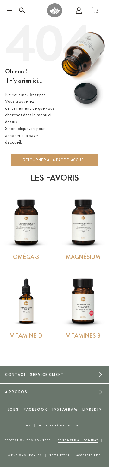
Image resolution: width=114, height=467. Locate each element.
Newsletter (59, 455)
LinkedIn (92, 409)
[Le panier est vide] (95, 10)
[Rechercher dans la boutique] (22, 10)
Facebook (36, 409)
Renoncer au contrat (78, 440)
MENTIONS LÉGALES (25, 455)
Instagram (64, 409)
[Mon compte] (79, 10)
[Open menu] (9, 10)
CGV (27, 425)
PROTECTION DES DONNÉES (27, 440)
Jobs (13, 409)
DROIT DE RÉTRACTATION (58, 425)
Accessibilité (88, 455)
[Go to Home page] (54, 10)
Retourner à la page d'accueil (55, 160)
